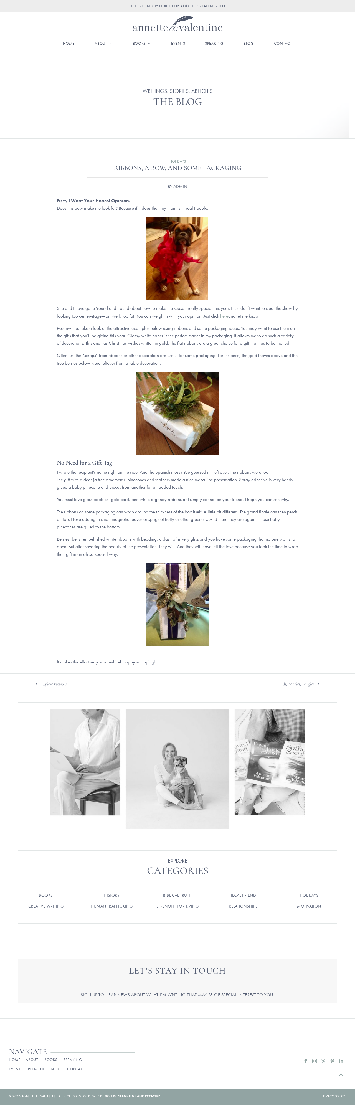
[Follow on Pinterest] (332, 1061)
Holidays (177, 161)
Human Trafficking (112, 906)
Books (139, 43)
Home (69, 43)
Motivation (309, 906)
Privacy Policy (333, 1096)
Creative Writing (46, 906)
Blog (249, 43)
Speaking (214, 43)
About (101, 43)
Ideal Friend (243, 895)
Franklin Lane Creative (139, 1096)
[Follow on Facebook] (306, 1061)
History (112, 895)
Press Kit (36, 1068)
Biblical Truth (177, 895)
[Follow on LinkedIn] (341, 1061)
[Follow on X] (323, 1061)
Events (178, 43)
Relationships (243, 906)
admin (180, 186)
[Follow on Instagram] (315, 1061)
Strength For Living (177, 906)
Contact (283, 43)
